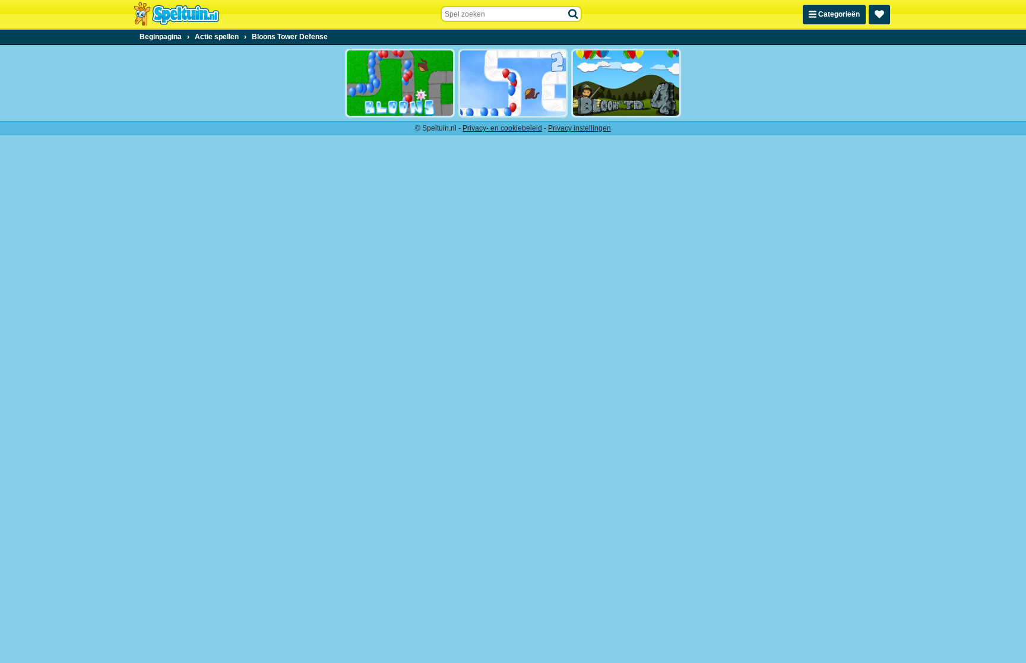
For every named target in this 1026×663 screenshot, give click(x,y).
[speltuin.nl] (176, 14)
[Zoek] (573, 14)
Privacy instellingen (579, 128)
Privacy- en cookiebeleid (502, 128)
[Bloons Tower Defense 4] (626, 83)
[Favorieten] (879, 14)
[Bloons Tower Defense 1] (400, 83)
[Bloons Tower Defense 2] (513, 83)
